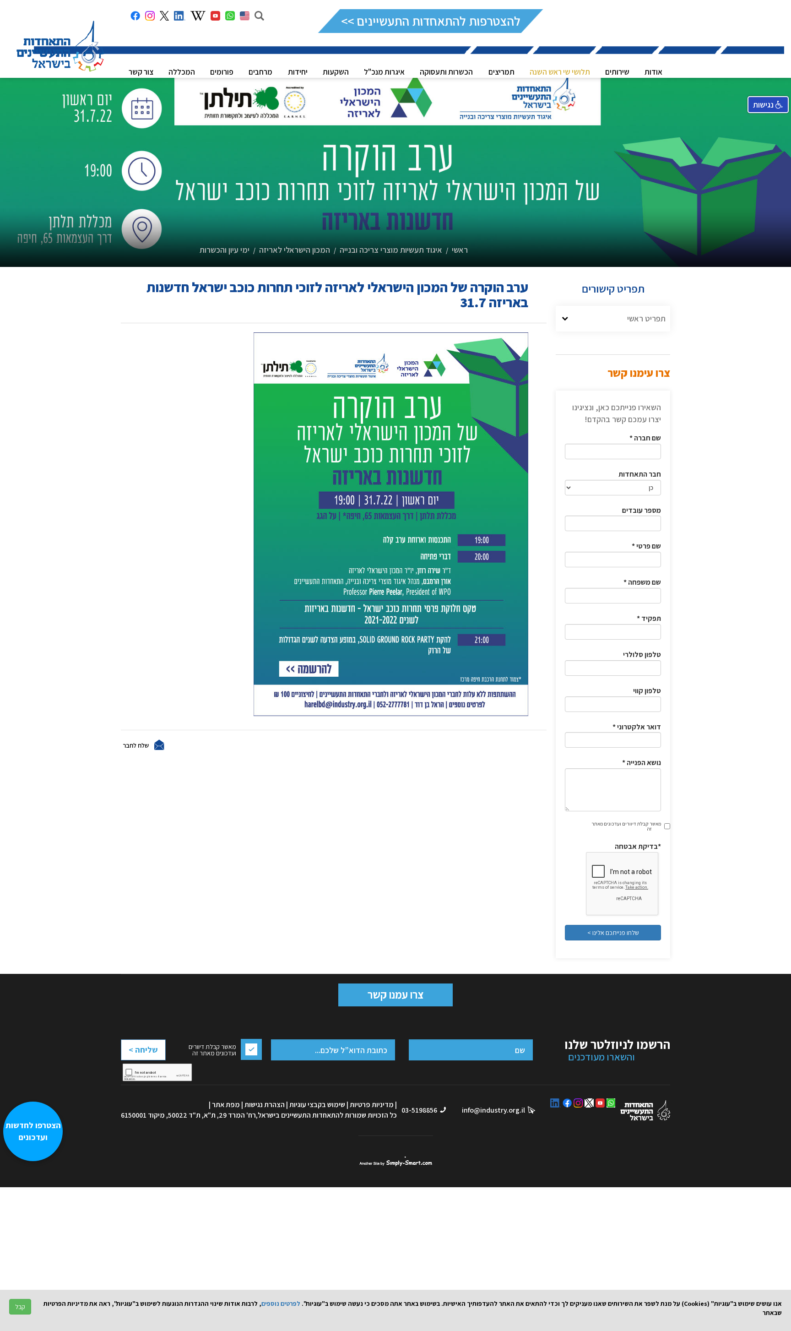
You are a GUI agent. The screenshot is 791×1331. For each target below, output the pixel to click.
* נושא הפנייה (641, 762)
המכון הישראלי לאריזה (294, 249)
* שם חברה (645, 438)
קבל (20, 1307)
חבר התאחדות (639, 474)
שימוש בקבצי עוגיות (317, 1104)
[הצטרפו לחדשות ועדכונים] (37, 1283)
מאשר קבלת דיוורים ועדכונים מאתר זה (626, 826)
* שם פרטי (646, 546)
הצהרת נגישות (264, 1104)
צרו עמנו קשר (395, 994)
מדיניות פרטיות (372, 1104)
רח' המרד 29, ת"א (230, 1115)
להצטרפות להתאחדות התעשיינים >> (430, 20)
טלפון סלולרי (642, 654)
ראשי (460, 249)
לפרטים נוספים (280, 1303)
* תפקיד (649, 618)
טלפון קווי (647, 690)
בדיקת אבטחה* (638, 846)
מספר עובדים (641, 510)
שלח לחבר (136, 745)
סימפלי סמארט (395, 1161)
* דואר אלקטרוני (636, 727)
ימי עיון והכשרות (224, 249)
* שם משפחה (642, 582)
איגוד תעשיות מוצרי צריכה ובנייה (391, 249)
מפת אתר (226, 1104)
